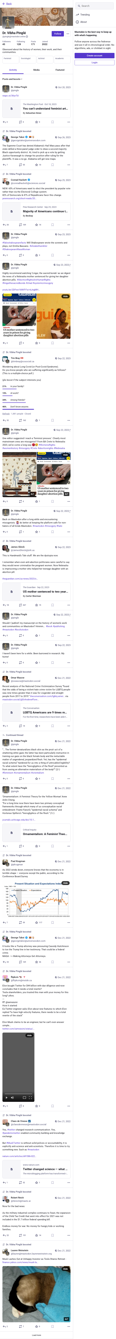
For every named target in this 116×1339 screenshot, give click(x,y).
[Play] (6, 1098)
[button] (18, 1067)
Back (9, 3)
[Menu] (68, 33)
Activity (13, 70)
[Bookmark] (52, 122)
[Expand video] (24, 1098)
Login (94, 62)
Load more (36, 1335)
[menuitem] (18, 1067)
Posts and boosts (11, 79)
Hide (65, 296)
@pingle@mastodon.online (13, 36)
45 (3, 44)
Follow (57, 33)
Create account (94, 55)
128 (19, 44)
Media (36, 70)
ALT (32, 494)
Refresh (6, 414)
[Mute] (12, 1098)
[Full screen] (30, 1098)
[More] (69, 122)
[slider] (18, 1093)
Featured (60, 70)
